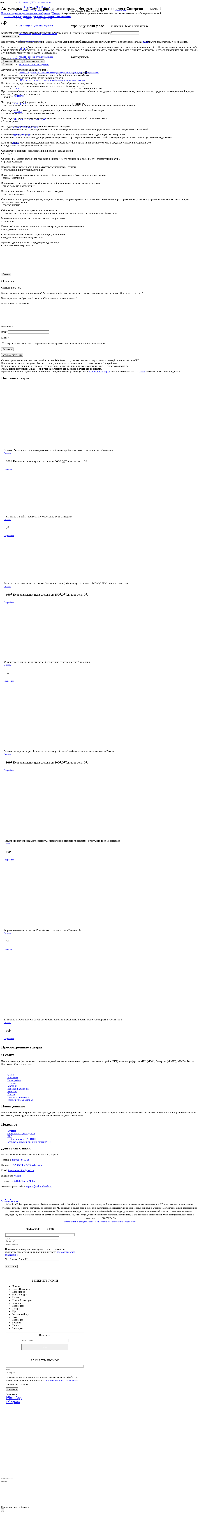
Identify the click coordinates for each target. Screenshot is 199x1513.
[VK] (3, 1198)
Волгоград (17, 1328)
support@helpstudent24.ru (39, 1186)
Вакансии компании (18, 1088)
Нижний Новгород (22, 1300)
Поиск (45, 1347)
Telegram (68, 1452)
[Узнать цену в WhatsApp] (127, 266)
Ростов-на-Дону (20, 1314)
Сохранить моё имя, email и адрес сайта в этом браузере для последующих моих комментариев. (55, 343)
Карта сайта (130, 1222)
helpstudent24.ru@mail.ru (21, 1170)
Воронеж (16, 1322)
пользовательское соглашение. (62, 1380)
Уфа (14, 1311)
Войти (145, 41)
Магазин (12, 1086)
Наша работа (14, 1080)
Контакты (12, 1077)
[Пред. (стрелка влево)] (2, 1481)
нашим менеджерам (99, 371)
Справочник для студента (21, 1133)
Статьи (11, 1094)
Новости (12, 1091)
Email (5, 337)
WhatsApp (49, 1452)
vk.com (17, 1175)
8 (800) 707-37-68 (21, 1159)
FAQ (9, 1136)
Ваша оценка (9, 303)
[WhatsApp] (13, 1198)
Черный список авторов (20, 1100)
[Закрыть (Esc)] (12, 1478)
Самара (16, 1308)
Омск (15, 1317)
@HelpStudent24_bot (24, 1181)
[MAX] (8, 1198)
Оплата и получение (18, 1097)
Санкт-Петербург (21, 1289)
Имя (4, 332)
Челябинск (17, 1303)
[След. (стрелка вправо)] (5, 1481)
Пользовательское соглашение (109, 1222)
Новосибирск (19, 1291)
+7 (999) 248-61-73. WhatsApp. (27, 1165)
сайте (142, 371)
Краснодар (17, 1319)
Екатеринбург (19, 1294)
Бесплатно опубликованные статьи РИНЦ (29, 1142)
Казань (15, 1297)
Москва (16, 1286)
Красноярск (18, 1305)
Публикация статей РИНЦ (21, 1139)
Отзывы (11, 1083)
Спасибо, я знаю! (50, 1472)
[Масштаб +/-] (2, 1478)
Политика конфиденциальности (78, 1222)
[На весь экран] (5, 1478)
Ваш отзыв (8, 326)
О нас (10, 1074)
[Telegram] (17, 1198)
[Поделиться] (8, 1478)
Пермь (15, 1325)
